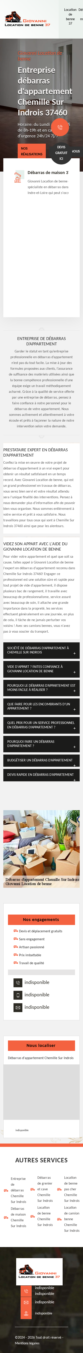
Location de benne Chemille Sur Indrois (45, 1216)
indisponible (37, 982)
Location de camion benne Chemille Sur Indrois (71, 1219)
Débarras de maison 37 (49, 173)
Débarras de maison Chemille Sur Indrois (18, 1217)
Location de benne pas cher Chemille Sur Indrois (71, 1189)
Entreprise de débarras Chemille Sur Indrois (18, 1190)
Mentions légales (27, 1343)
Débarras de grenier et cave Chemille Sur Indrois (45, 1189)
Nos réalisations (31, 151)
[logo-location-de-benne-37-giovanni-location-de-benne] (27, 19)
